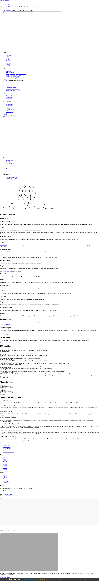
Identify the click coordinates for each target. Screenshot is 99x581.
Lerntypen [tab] (2, 389)
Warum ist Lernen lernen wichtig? (8, 405)
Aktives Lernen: (3, 245)
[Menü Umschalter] (0, 8)
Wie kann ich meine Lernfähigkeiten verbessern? (11, 423)
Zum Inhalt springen (4, 0)
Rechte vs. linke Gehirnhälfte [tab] (6, 387)
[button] (49, 400)
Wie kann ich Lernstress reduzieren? (8, 436)
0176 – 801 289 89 (8, 494)
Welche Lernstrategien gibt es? (7, 411)
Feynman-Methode (6, 271)
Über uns (5, 157)
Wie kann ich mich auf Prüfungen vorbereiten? (10, 430)
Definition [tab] (2, 385)
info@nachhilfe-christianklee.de (11, 495)
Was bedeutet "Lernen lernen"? (7, 400)
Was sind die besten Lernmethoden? (8, 417)
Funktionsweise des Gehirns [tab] (6, 386)
